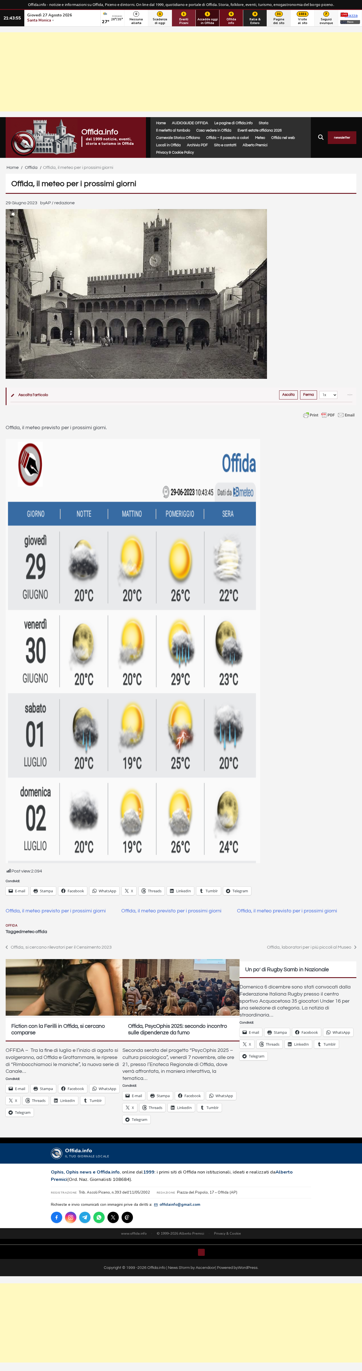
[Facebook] (56, 1217)
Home (161, 123)
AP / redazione (60, 203)
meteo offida (34, 931)
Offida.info (99, 132)
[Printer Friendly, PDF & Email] (328, 415)
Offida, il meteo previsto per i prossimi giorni (56, 911)
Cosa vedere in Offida (213, 130)
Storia (263, 123)
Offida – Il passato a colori (227, 138)
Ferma (308, 395)
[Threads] (127, 1217)
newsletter (342, 137)
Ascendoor (205, 1267)
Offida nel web (283, 138)
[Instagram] (70, 1217)
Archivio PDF (197, 145)
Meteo (260, 138)
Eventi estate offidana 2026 (260, 130)
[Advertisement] (181, 71)
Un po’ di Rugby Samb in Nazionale (287, 969)
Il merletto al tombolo (173, 130)
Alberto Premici (255, 145)
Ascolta (288, 395)
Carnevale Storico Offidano (178, 138)
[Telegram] (84, 1217)
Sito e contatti (225, 145)
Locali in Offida (168, 145)
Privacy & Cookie (227, 1233)
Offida (11, 925)
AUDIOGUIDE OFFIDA (190, 123)
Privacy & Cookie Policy (175, 152)
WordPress (248, 1267)
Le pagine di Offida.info (233, 123)
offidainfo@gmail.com (180, 1204)
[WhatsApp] (99, 1217)
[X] (113, 1217)
